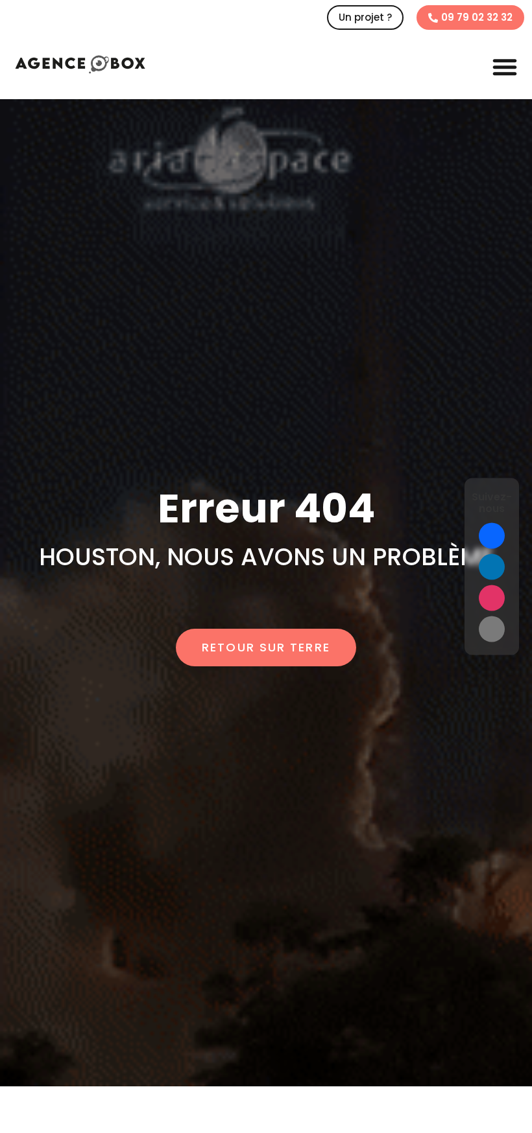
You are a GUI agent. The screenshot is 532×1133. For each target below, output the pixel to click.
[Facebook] (492, 535)
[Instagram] (492, 598)
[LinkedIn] (492, 566)
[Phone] (492, 629)
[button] (504, 66)
